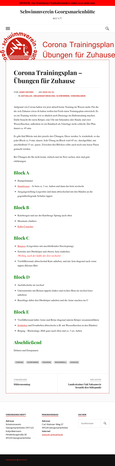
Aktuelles (26, 96)
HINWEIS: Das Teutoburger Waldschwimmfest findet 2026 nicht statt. (57, 2)
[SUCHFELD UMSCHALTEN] (107, 28)
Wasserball (60, 362)
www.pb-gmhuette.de (52, 434)
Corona (19, 362)
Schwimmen (63, 96)
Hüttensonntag (22, 384)
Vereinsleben (78, 96)
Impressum (11, 460)
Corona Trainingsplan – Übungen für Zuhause (48, 76)
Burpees (22, 246)
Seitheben (22, 325)
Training (46, 362)
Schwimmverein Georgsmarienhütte (57, 11)
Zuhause (74, 362)
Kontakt (22, 460)
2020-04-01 (48, 92)
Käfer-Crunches (25, 226)
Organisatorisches (44, 96)
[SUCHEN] (105, 423)
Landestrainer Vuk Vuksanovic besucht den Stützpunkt (84, 386)
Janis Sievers (26, 92)
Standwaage (24, 186)
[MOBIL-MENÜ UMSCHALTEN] (8, 28)
